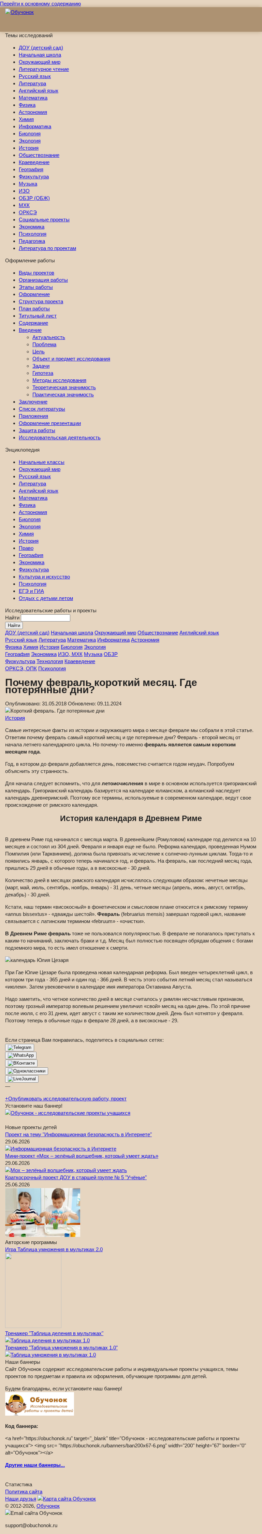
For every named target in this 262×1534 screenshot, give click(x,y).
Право (26, 548)
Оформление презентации (50, 423)
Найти (13, 617)
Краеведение (34, 162)
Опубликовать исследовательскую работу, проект (66, 1098)
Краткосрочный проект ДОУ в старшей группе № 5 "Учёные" (76, 1177)
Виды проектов (36, 273)
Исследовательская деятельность (60, 437)
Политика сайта (23, 1491)
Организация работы (43, 280)
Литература (32, 83)
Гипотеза (42, 373)
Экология (30, 141)
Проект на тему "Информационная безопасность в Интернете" (78, 1134)
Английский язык (38, 90)
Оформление (34, 294)
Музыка (28, 184)
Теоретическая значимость (64, 387)
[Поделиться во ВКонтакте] (21, 1063)
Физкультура (34, 176)
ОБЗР (111, 654)
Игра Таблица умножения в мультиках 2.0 (54, 1249)
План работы (34, 308)
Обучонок (48, 1506)
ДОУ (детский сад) (41, 47)
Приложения (33, 416)
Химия (26, 119)
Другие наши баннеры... (35, 1465)
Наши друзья (20, 1499)
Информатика (35, 126)
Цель (38, 351)
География (31, 169)
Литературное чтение (44, 69)
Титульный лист (38, 316)
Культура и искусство (44, 577)
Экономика (31, 227)
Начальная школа (40, 55)
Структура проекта (41, 301)
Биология (30, 133)
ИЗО (24, 191)
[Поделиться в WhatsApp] (21, 1055)
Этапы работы (36, 287)
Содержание (33, 323)
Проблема (44, 344)
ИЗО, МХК (70, 654)
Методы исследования (59, 380)
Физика (27, 105)
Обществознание (39, 155)
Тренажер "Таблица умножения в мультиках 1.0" (61, 1347)
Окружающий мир (39, 62)
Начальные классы (41, 462)
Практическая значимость (63, 394)
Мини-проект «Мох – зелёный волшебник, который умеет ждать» (81, 1156)
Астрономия (33, 112)
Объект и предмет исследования (71, 359)
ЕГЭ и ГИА (31, 591)
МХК (24, 205)
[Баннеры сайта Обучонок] (67, 1113)
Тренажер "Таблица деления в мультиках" (54, 1333)
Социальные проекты (44, 219)
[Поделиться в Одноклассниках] (26, 1071)
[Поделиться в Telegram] (19, 1047)
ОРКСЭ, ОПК (21, 668)
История (29, 148)
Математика (33, 98)
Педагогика (32, 241)
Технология (50, 661)
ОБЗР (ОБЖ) (34, 198)
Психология (32, 234)
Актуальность (48, 337)
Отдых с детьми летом (46, 598)
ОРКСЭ (28, 212)
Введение (30, 330)
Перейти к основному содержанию (40, 3)
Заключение (33, 402)
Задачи (40, 366)
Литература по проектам (47, 248)
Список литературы (42, 409)
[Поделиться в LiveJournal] (22, 1079)
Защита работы (37, 430)
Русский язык (35, 76)
